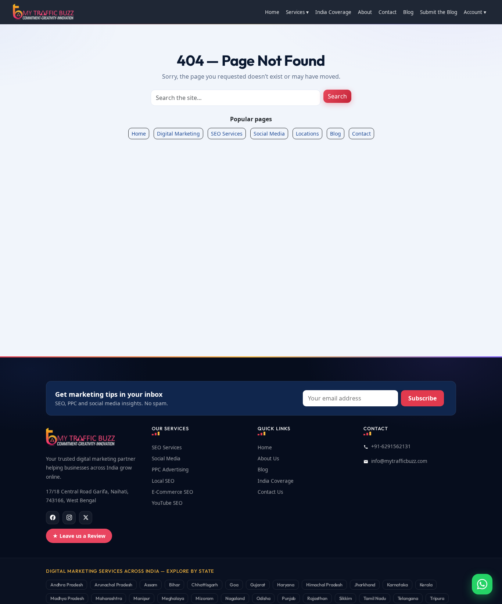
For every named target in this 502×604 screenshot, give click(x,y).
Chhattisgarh (204, 584)
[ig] (69, 517)
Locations (307, 133)
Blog (408, 12)
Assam (150, 584)
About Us (268, 458)
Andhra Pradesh (66, 584)
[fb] (52, 517)
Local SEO (163, 481)
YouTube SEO (167, 503)
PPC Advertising (170, 469)
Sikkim (345, 598)
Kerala (426, 584)
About (365, 12)
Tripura (437, 598)
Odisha (263, 598)
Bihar (174, 584)
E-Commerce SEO (172, 492)
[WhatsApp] (482, 584)
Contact (388, 12)
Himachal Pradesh (324, 584)
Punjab (288, 598)
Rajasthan (317, 598)
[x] (85, 517)
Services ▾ (297, 12)
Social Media (269, 133)
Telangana (408, 598)
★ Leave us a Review (79, 535)
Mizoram (205, 598)
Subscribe (422, 398)
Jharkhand (364, 584)
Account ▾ (475, 12)
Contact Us (270, 492)
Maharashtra (109, 598)
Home (272, 12)
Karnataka (397, 584)
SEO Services (227, 133)
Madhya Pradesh (67, 598)
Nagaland (235, 598)
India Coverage (333, 12)
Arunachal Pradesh (113, 584)
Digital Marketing (178, 133)
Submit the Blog (438, 12)
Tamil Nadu (374, 598)
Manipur (141, 598)
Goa (234, 584)
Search (337, 96)
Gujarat (258, 584)
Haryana (285, 584)
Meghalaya (173, 598)
